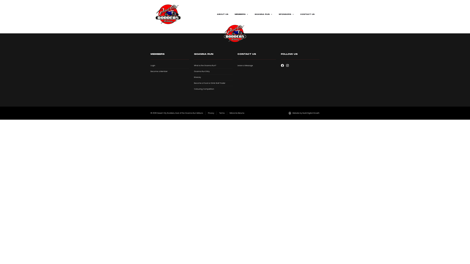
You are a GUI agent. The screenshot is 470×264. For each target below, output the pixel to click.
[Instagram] (287, 65)
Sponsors (285, 14)
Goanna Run (262, 14)
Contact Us (307, 14)
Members (240, 14)
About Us (222, 14)
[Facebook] (282, 65)
